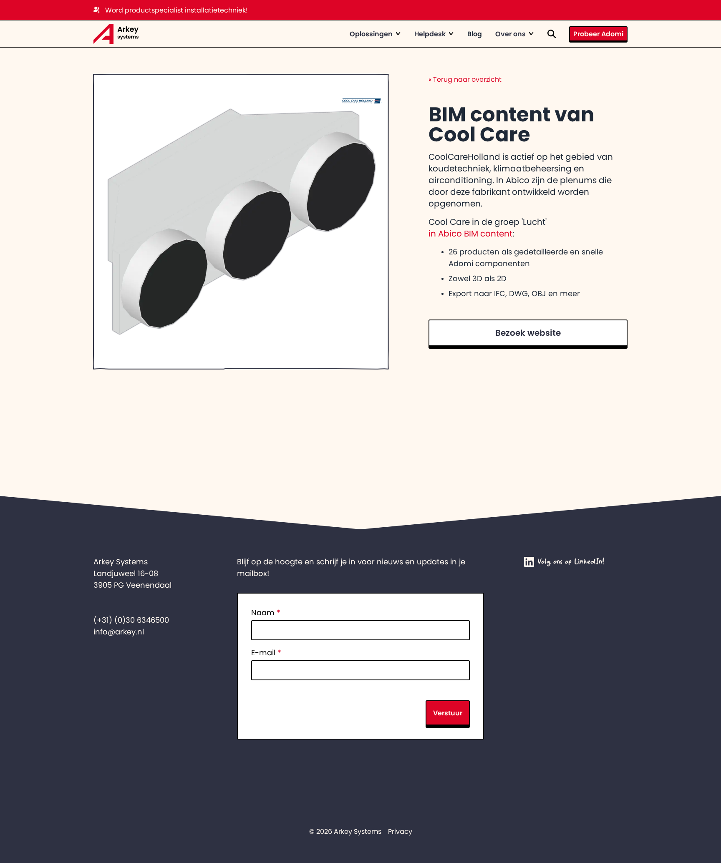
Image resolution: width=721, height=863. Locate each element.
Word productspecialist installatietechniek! (176, 10)
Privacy (400, 831)
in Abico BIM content (470, 233)
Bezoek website (528, 333)
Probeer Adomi (598, 33)
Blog (474, 33)
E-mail (266, 653)
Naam (265, 612)
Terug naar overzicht (465, 79)
